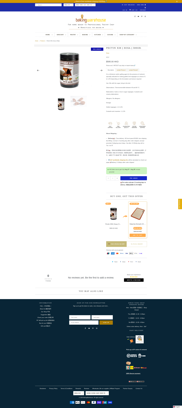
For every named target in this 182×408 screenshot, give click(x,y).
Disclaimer (43, 388)
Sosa (107, 53)
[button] (177, 407)
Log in (125, 10)
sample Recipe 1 (121, 70)
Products (42, 41)
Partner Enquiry (127, 388)
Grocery (60, 35)
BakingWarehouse (88, 397)
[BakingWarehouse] (91, 22)
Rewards (78, 388)
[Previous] (38, 70)
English (68, 4)
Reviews (86, 388)
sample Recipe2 (133, 70)
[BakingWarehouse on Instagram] (145, 16)
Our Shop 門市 (45, 311)
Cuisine (110, 35)
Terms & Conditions (66, 388)
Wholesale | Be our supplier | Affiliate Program (106, 388)
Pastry (73, 35)
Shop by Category (127, 35)
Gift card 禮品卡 (45, 326)
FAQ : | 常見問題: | (45, 306)
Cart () (134, 10)
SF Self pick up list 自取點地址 (45, 320)
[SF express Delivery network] (128, 364)
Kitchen (97, 35)
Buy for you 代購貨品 (45, 323)
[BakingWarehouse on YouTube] (138, 16)
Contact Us (139, 388)
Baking (85, 35)
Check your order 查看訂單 (45, 317)
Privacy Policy (53, 388)
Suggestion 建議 (45, 314)
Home (48, 35)
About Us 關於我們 (45, 309)
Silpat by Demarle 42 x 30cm (139, 224)
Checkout (143, 10)
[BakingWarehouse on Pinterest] (142, 16)
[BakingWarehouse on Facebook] (135, 16)
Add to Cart (137, 235)
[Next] (101, 70)
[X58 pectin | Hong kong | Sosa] (70, 70)
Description (111, 70)
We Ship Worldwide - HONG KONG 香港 (134, 5)
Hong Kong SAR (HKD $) (84, 4)
